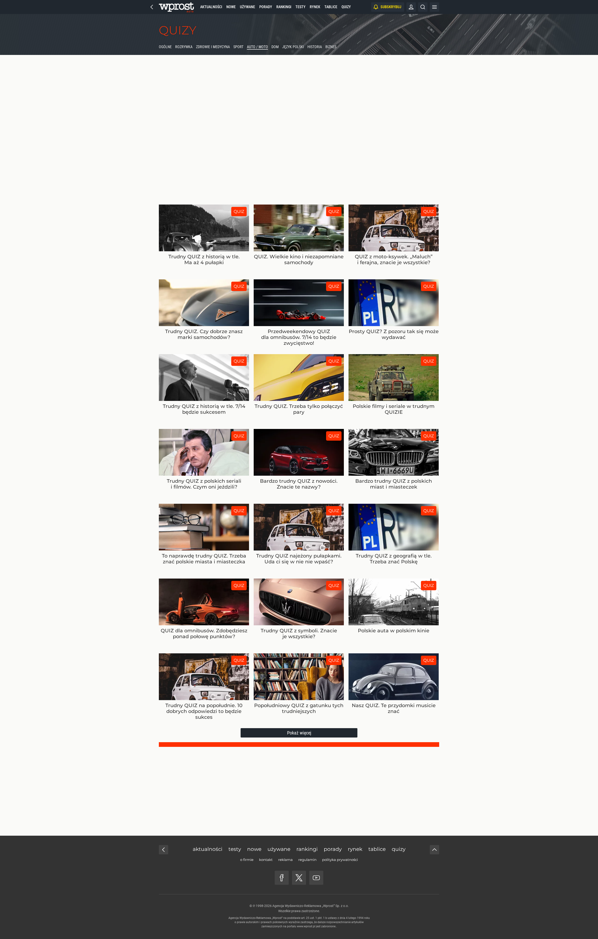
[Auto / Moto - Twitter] (299, 878)
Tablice (330, 7)
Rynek (315, 7)
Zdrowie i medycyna (213, 47)
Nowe (231, 7)
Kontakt (266, 859)
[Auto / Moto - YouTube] (316, 878)
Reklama (285, 859)
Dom (275, 47)
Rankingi (283, 7)
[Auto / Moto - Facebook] (282, 878)
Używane (247, 7)
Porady (265, 7)
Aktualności (211, 7)
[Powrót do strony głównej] (163, 849)
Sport (238, 47)
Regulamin (307, 859)
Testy (300, 7)
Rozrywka (183, 47)
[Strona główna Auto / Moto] (176, 7)
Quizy (346, 7)
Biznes (330, 47)
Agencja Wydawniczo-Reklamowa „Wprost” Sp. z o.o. (310, 906)
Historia (314, 47)
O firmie (246, 859)
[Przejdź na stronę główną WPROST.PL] (152, 7)
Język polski (293, 47)
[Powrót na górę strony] (434, 849)
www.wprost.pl (306, 926)
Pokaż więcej (299, 733)
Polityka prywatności (340, 859)
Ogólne (165, 47)
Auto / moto (257, 47)
